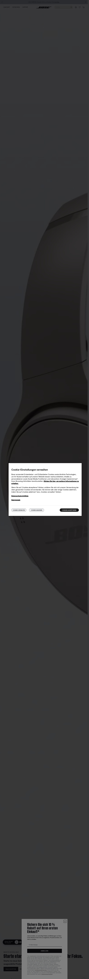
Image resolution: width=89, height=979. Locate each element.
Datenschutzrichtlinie (19, 496)
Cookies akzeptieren (69, 510)
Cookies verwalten (19, 510)
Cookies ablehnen (36, 510)
